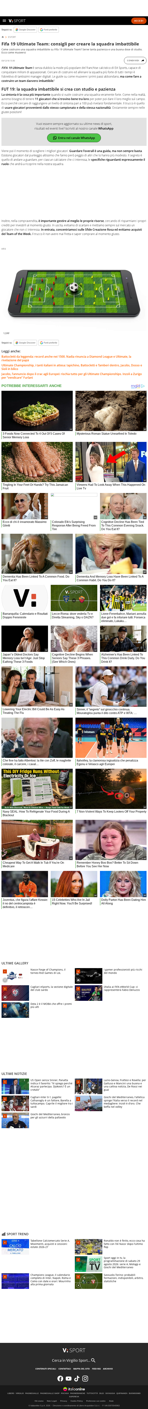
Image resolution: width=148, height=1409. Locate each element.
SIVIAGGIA (110, 1393)
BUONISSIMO (135, 1393)
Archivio (108, 1368)
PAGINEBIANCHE (77, 1393)
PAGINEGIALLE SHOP (50, 1393)
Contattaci (64, 1368)
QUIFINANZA (121, 1393)
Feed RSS (96, 1368)
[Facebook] (60, 1380)
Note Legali (52, 1401)
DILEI (101, 1393)
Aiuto (111, 1401)
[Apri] (4, 20)
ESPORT (12, 37)
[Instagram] (85, 1380)
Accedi (138, 20)
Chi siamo (39, 1401)
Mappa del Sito (81, 1368)
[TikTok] (77, 1380)
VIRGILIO (20, 1393)
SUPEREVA (74, 1397)
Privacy (63, 1401)
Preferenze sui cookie (96, 1401)
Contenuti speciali (45, 1368)
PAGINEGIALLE (32, 1393)
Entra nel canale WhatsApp (76, 138)
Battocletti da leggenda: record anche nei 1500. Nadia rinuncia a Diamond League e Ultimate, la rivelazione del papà (66, 358)
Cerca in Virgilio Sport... (71, 1360)
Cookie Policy (77, 1401)
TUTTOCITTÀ (92, 1393)
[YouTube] (68, 1380)
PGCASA (65, 1393)
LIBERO (10, 1393)
